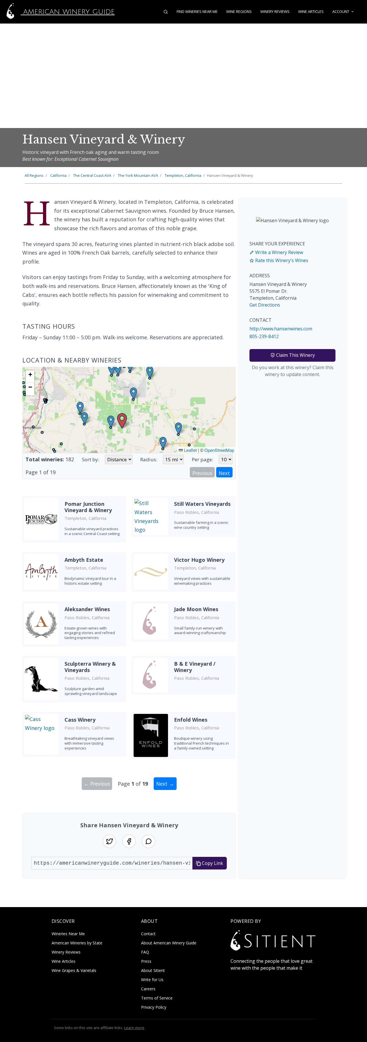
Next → (165, 783)
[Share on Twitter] (109, 841)
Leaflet (190, 450)
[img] (129, 410)
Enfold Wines (190, 719)
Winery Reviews (275, 11)
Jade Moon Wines (196, 609)
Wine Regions (239, 11)
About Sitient (153, 970)
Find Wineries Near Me (197, 11)
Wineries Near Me (68, 933)
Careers (148, 988)
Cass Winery (80, 719)
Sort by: (90, 459)
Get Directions (264, 305)
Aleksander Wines (87, 609)
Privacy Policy (153, 1007)
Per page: (202, 459)
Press (146, 961)
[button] (122, 421)
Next (224, 473)
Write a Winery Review (278, 252)
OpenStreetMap (219, 450)
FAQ (145, 952)
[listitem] (74, 521)
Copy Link (212, 863)
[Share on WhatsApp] (148, 841)
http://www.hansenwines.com (280, 329)
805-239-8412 (264, 336)
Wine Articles (311, 11)
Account (340, 11)
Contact (148, 933)
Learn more (134, 1027)
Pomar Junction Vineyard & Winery (88, 507)
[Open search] (165, 11)
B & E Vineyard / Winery (194, 666)
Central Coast (92, 175)
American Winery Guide (68, 12)
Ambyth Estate (84, 559)
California (58, 175)
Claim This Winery (295, 355)
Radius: (148, 459)
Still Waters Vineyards (202, 503)
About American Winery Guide (168, 943)
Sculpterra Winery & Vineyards (90, 666)
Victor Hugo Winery (199, 559)
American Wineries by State (77, 943)
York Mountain (138, 175)
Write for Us (152, 979)
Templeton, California (183, 175)
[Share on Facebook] (129, 841)
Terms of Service (157, 998)
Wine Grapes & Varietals (74, 970)
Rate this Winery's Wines (281, 260)
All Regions (34, 175)
